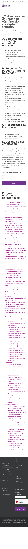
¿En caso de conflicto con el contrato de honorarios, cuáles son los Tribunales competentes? (17, 450)
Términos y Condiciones (6, 470)
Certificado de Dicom (10, 292)
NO (5, 178)
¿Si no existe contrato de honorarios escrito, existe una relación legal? (16, 439)
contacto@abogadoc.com (20, 1)
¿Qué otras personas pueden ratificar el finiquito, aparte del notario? (16, 400)
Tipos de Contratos (10, 317)
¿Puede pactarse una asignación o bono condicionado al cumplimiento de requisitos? (15, 308)
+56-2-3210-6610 (10, 1)
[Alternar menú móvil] (25, 5)
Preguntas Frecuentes (19, 461)
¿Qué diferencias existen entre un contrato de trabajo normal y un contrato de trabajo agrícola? (17, 344)
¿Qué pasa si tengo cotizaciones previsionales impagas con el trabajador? (13, 244)
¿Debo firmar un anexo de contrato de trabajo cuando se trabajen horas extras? (15, 283)
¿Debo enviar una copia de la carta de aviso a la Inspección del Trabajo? (17, 379)
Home (4, 460)
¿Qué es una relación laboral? (13, 204)
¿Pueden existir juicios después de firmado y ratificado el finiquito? (16, 394)
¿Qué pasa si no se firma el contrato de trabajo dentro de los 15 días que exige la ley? (14, 234)
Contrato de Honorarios (11, 404)
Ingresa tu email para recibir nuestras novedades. (20, 492)
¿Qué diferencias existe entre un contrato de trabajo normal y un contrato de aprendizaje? (16, 329)
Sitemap (5, 480)
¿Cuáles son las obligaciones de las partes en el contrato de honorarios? (16, 425)
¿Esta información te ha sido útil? (11, 172)
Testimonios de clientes (7, 476)
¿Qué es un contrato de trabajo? (13, 202)
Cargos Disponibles (19, 477)
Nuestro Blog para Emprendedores (20, 467)
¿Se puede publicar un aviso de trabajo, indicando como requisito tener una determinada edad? (14, 271)
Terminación (8, 362)
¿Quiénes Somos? (5, 489)
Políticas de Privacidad (6, 464)
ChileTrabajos (19, 482)
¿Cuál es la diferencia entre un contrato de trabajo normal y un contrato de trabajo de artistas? (16, 350)
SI (4, 175)
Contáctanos (6, 494)
